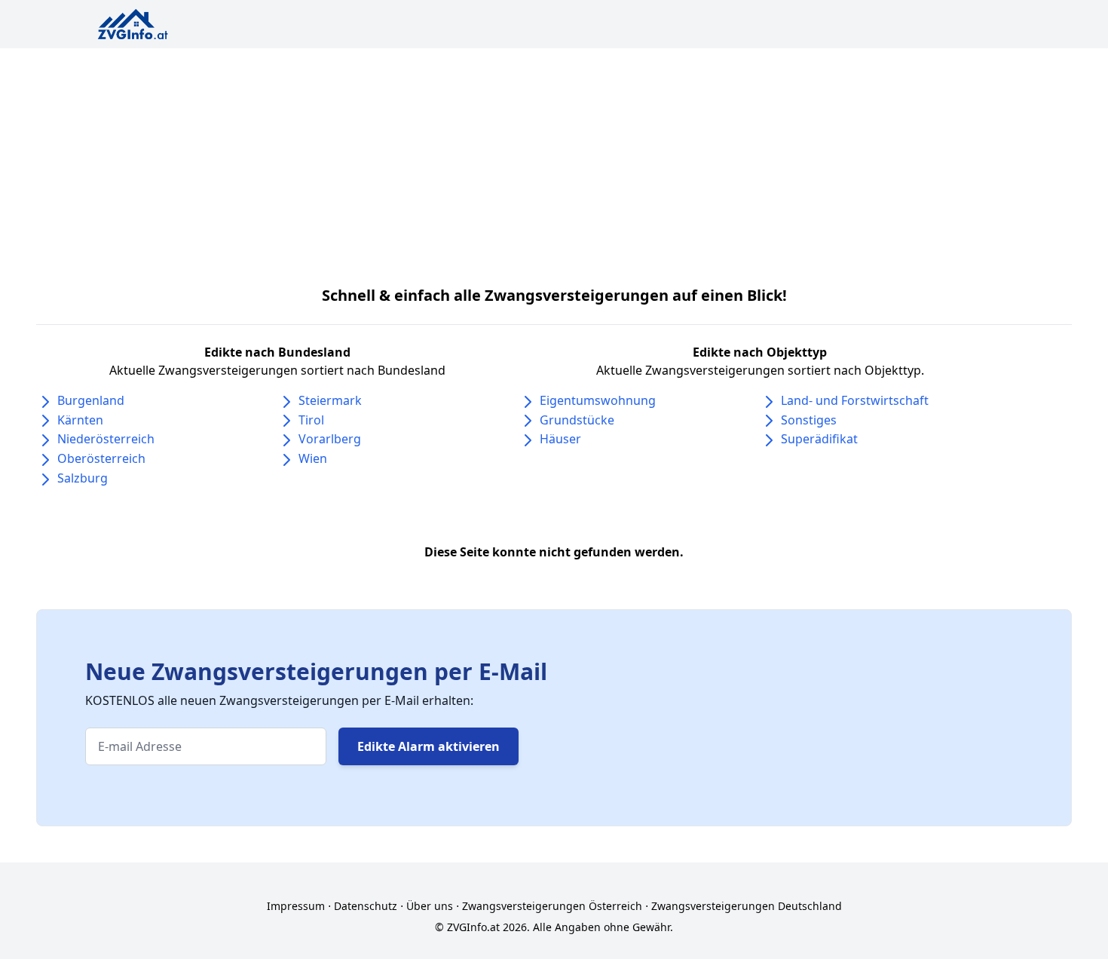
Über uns (429, 906)
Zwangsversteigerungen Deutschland (746, 906)
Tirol (311, 420)
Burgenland (90, 400)
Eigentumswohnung (598, 400)
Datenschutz (365, 906)
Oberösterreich (101, 458)
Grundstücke (577, 420)
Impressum (296, 906)
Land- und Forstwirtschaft (855, 400)
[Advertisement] (554, 161)
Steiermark (330, 400)
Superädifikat (819, 438)
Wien (312, 458)
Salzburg (82, 478)
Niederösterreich (106, 438)
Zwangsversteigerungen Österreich (552, 906)
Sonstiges (809, 420)
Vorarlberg (329, 438)
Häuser (560, 438)
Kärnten (80, 420)
